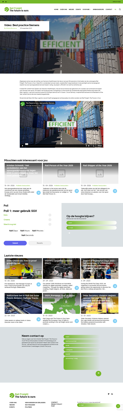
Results (40, 243)
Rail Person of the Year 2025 (59, 165)
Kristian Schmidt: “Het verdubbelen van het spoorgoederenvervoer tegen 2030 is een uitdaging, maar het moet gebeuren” (22, 170)
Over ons (13, 402)
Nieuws (12, 405)
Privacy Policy (56, 404)
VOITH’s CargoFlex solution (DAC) (58, 262)
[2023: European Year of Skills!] (61, 303)
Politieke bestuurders (23, 185)
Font (53, 406)
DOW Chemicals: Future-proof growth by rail (21, 262)
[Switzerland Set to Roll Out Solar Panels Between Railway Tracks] (23, 303)
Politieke (28, 407)
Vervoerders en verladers (35, 402)
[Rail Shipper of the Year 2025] (99, 173)
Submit (15, 243)
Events (12, 407)
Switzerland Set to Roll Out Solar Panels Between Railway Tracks (23, 296)
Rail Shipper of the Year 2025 (97, 165)
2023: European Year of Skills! (60, 295)
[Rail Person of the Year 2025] (61, 173)
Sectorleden (30, 405)
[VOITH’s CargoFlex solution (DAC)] (61, 268)
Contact (54, 402)
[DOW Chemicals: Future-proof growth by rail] (23, 268)
